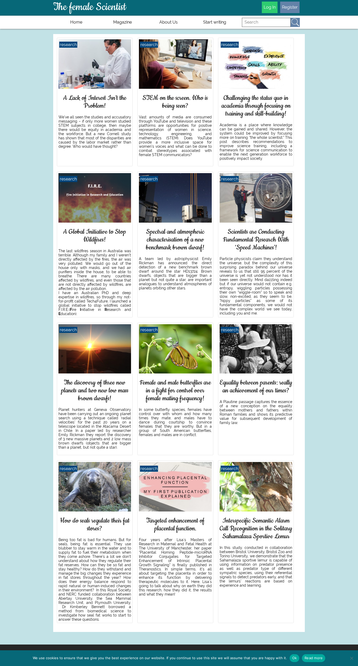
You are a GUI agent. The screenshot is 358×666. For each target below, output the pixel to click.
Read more (314, 658)
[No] (351, 658)
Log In (270, 7)
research (68, 44)
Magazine (122, 22)
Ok (294, 658)
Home (76, 22)
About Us (168, 22)
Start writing (214, 22)
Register (290, 7)
